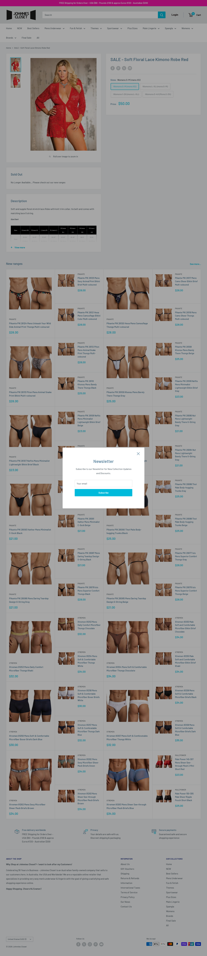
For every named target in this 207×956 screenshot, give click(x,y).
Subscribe (103, 492)
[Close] (138, 453)
